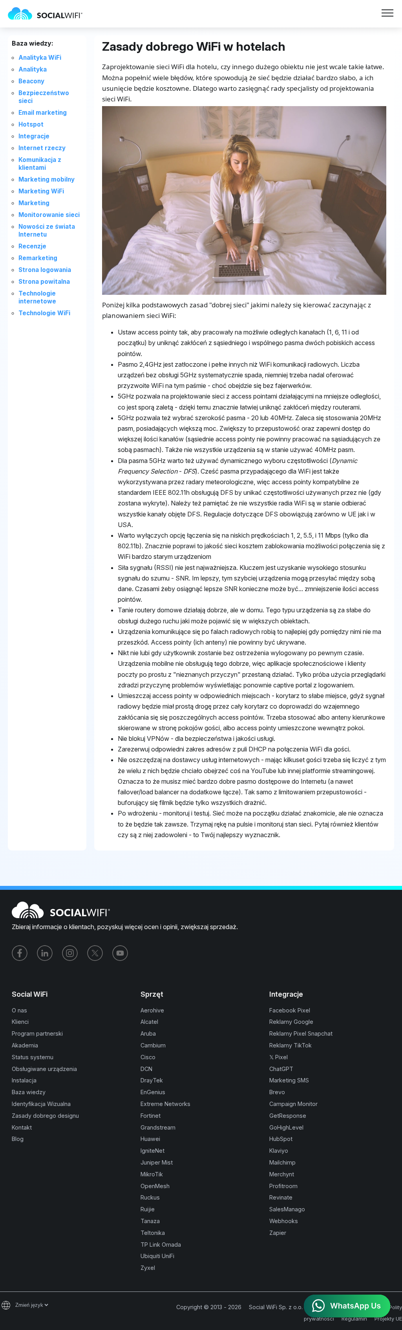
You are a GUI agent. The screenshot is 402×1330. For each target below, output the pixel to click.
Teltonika (153, 1232)
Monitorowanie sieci (49, 215)
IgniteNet (152, 1150)
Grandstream (158, 1127)
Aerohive (152, 1010)
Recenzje (32, 246)
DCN (146, 1068)
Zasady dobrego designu (45, 1115)
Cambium (153, 1045)
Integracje (33, 136)
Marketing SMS (289, 1080)
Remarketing (37, 258)
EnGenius (153, 1092)
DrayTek (152, 1080)
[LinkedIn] (45, 953)
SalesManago (287, 1209)
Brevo (277, 1092)
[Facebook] (19, 953)
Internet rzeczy (42, 148)
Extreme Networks (165, 1103)
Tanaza (150, 1221)
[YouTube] (120, 953)
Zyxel (148, 1267)
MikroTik (152, 1174)
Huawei (150, 1138)
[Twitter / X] (95, 953)
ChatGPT (281, 1068)
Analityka (32, 69)
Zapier (277, 1232)
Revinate (280, 1197)
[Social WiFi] (49, 14)
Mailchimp (282, 1162)
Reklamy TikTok (290, 1045)
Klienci (20, 1021)
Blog (18, 1138)
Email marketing (42, 112)
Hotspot (31, 124)
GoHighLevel (286, 1127)
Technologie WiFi (44, 313)
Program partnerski (37, 1033)
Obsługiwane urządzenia (44, 1068)
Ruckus (150, 1197)
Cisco (148, 1057)
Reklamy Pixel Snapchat (301, 1033)
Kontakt (22, 1127)
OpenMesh (155, 1186)
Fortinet (151, 1115)
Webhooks (283, 1221)
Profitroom (283, 1186)
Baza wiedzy (29, 1092)
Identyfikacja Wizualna (41, 1103)
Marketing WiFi (41, 191)
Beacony (31, 81)
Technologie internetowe (37, 297)
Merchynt (281, 1174)
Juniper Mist (157, 1162)
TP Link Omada (161, 1244)
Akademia (25, 1045)
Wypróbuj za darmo (116, 18)
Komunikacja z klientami (39, 163)
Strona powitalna (44, 281)
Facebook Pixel (289, 1010)
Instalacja (24, 1080)
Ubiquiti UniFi (157, 1256)
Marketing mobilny (46, 179)
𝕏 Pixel (278, 1057)
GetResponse (287, 1115)
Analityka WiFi (39, 57)
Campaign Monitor (293, 1103)
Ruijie (148, 1209)
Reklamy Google (291, 1021)
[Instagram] (70, 953)
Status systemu (32, 1057)
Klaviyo (278, 1150)
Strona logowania (44, 270)
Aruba (148, 1033)
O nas (19, 1010)
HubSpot (280, 1138)
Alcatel (149, 1021)
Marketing (33, 203)
